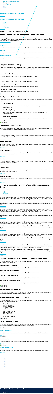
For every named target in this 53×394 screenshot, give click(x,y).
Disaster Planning (34, 365)
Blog (4, 26)
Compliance (32, 362)
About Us (8, 42)
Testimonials (33, 381)
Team (31, 380)
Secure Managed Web (6, 347)
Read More (2, 139)
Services (5, 24)
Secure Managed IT (6, 330)
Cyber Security (33, 364)
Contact (32, 384)
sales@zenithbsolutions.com (14, 362)
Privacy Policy (7, 382)
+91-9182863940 (7, 4)
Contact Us (6, 27)
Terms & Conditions (9, 381)
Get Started (3, 42)
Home (4, 22)
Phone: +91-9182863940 (14, 360)
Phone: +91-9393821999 (13, 365)
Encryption (5, 193)
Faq (31, 382)
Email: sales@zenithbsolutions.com (11, 1)
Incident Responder (34, 360)
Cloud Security (4, 339)
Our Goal (5, 195)
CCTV (4, 191)
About (4, 23)
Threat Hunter (33, 359)
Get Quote (2, 16)
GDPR (4, 192)
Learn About (3, 206)
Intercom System (7, 190)
